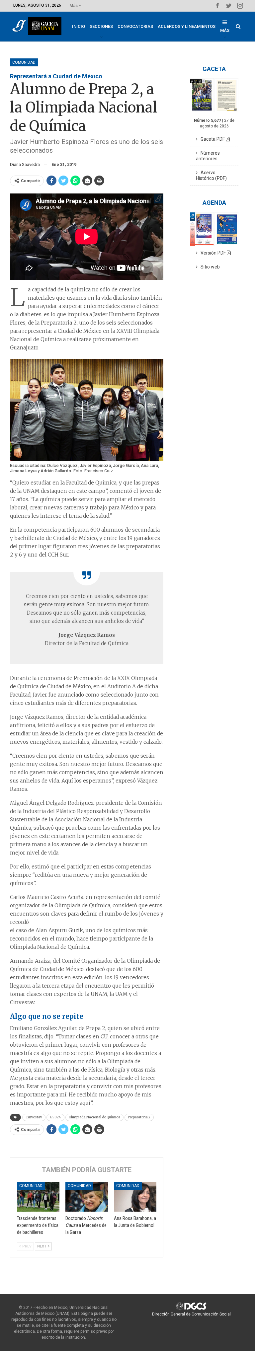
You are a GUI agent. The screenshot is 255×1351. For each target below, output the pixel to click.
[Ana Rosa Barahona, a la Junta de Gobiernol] (135, 1197)
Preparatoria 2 (139, 1117)
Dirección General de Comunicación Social (191, 1314)
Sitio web (209, 266)
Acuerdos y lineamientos (186, 26)
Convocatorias (135, 26)
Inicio (78, 26)
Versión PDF (212, 253)
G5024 (55, 1117)
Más (74, 5)
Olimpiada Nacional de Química (94, 1117)
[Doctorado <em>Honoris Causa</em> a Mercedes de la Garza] (86, 1197)
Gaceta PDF (212, 139)
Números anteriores (208, 155)
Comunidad (24, 62)
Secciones (101, 26)
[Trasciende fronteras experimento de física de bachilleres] (38, 1197)
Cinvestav (34, 1117)
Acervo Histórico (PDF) (211, 175)
